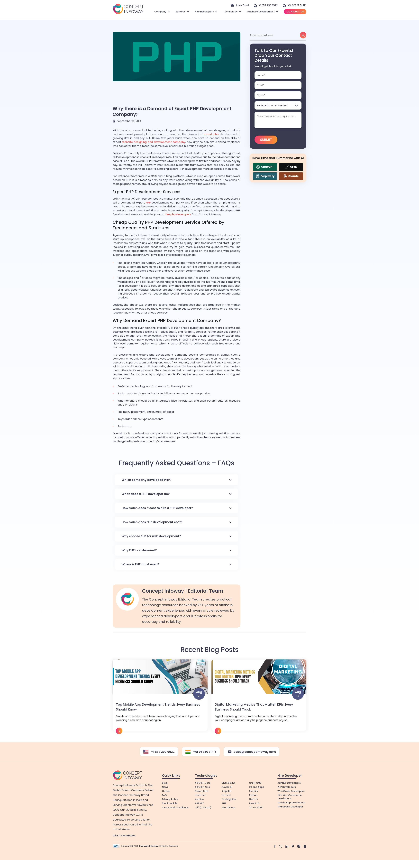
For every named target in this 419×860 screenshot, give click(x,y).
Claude (293, 176)
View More (160, 696)
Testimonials (169, 803)
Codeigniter (229, 799)
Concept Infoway (148, 846)
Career (166, 791)
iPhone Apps (256, 787)
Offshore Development (260, 11)
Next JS (253, 799)
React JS (254, 803)
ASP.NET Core (202, 783)
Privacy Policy (170, 799)
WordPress (228, 807)
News (165, 787)
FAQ (164, 795)
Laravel (226, 795)
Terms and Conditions (175, 807)
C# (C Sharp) (203, 807)
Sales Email (242, 5)
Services (180, 11)
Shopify (253, 791)
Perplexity (267, 176)
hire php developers (178, 214)
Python (253, 795)
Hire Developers (204, 11)
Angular (226, 791)
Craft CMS (255, 783)
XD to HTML (256, 807)
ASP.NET (199, 803)
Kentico (199, 799)
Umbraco (200, 795)
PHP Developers (286, 787)
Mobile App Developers (291, 802)
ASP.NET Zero (202, 787)
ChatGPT (267, 167)
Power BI (227, 787)
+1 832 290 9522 (268, 5)
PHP (148, 202)
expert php (211, 134)
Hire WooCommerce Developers (289, 797)
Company (160, 11)
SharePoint (228, 783)
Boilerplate (201, 791)
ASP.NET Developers (289, 783)
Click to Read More (124, 835)
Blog (164, 783)
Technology (230, 11)
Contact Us (295, 11)
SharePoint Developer (290, 806)
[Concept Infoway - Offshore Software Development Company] (128, 9)
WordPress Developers (291, 791)
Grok (293, 167)
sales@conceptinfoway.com (255, 752)
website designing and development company (153, 142)
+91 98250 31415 (297, 5)
